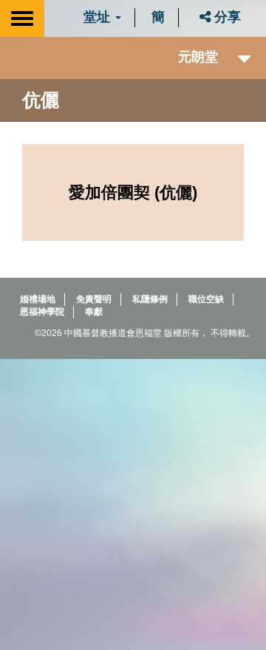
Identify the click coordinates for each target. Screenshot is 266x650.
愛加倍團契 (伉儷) (133, 192)
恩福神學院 (42, 312)
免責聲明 (94, 299)
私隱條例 (150, 299)
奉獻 (94, 312)
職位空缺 (206, 299)
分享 (226, 17)
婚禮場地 (37, 299)
